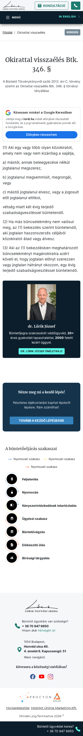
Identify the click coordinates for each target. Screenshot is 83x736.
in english (67, 16)
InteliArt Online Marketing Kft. (54, 708)
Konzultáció (54, 6)
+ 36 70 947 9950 (35, 626)
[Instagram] (50, 677)
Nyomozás (30, 492)
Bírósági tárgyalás (36, 558)
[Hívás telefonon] (75, 6)
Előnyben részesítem (41, 134)
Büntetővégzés (33, 532)
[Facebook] (32, 677)
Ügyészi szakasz (34, 518)
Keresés (72, 32)
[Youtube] (41, 677)
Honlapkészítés (17, 708)
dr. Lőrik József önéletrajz (42, 351)
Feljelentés (30, 479)
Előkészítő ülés (33, 545)
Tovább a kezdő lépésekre (41, 420)
